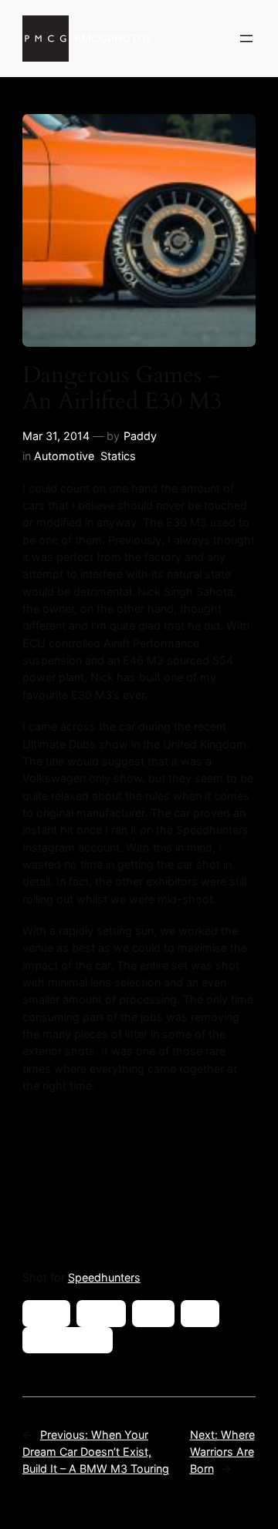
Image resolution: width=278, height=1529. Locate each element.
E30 (153, 1312)
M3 (200, 1312)
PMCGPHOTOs (113, 38)
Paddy (140, 435)
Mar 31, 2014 (56, 435)
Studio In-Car (67, 1339)
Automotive (64, 455)
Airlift (46, 1312)
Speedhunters (104, 1277)
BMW (101, 1312)
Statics (118, 455)
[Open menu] (246, 38)
